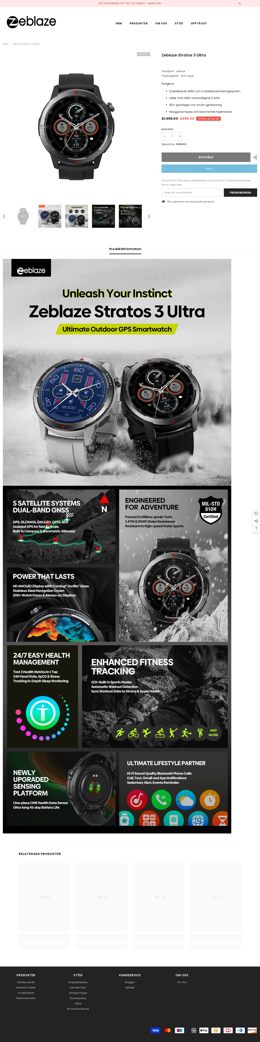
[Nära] (239, 3)
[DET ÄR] (253, 157)
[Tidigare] (4, 216)
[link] (44, 940)
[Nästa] (149, 216)
